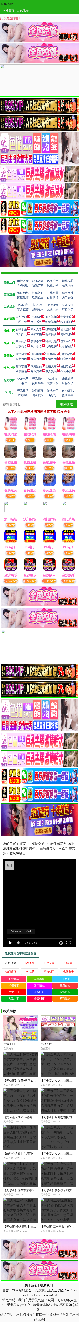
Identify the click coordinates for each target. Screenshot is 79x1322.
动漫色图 (51, 359)
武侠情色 (21, 371)
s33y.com (7, 4)
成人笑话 (51, 371)
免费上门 (11, 439)
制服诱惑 (66, 346)
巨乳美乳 (66, 341)
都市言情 (21, 366)
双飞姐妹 (65, 998)
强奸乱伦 (51, 341)
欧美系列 (66, 321)
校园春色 (66, 366)
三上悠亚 (65, 979)
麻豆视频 (51, 317)
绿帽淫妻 (14, 985)
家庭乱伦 (36, 366)
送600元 (10, 524)
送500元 (10, 552)
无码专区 (36, 341)
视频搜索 (66, 404)
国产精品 (21, 341)
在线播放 (10, 963)
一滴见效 (11, 495)
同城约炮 (65, 992)
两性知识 (36, 371)
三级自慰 (65, 985)
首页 (22, 843)
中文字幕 (66, 317)
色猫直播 (46, 1044)
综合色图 (66, 359)
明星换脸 (51, 334)
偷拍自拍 (21, 354)
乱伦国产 (66, 329)
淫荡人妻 (51, 366)
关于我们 (31, 1285)
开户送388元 (11, 580)
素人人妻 (36, 329)
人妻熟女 (21, 346)
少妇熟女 (66, 354)
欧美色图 (36, 359)
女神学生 (21, 329)
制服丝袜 (51, 354)
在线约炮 (39, 992)
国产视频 (21, 317)
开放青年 (14, 979)
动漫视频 (51, 321)
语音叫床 (39, 998)
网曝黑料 (66, 334)
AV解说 (36, 317)
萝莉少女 (36, 346)
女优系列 (36, 321)
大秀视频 (51, 346)
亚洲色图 (21, 359)
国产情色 (39, 985)
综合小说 (66, 371)
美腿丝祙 (39, 979)
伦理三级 (21, 321)
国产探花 (21, 334)
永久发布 (23, 10)
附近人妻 (14, 998)
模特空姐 (51, 329)
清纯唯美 (36, 354)
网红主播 (36, 334)
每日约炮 (11, 467)
